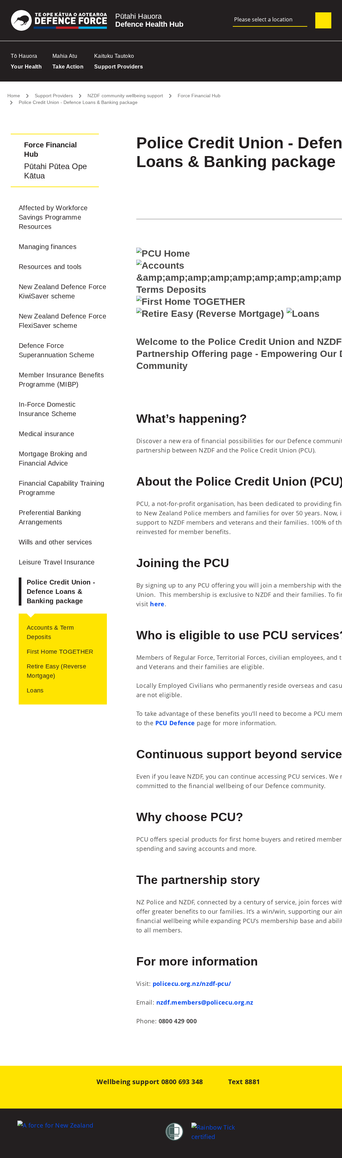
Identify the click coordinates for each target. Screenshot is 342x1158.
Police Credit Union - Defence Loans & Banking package (78, 102)
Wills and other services (55, 542)
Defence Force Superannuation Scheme (57, 350)
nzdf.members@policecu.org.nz (204, 1002)
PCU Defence (175, 723)
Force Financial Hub (199, 95)
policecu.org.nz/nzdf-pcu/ (192, 984)
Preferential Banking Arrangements (50, 517)
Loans (35, 690)
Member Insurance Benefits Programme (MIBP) (61, 379)
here (157, 604)
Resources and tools (50, 266)
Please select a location (263, 19)
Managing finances (47, 246)
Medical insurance (46, 433)
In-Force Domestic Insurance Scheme (47, 409)
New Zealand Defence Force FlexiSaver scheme (62, 320)
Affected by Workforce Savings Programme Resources (53, 217)
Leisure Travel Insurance (57, 562)
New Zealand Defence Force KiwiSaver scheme (62, 291)
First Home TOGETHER (60, 651)
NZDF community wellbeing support (125, 95)
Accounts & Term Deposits (50, 632)
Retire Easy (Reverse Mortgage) (56, 671)
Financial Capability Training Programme (61, 488)
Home (13, 95)
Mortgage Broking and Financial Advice (53, 458)
